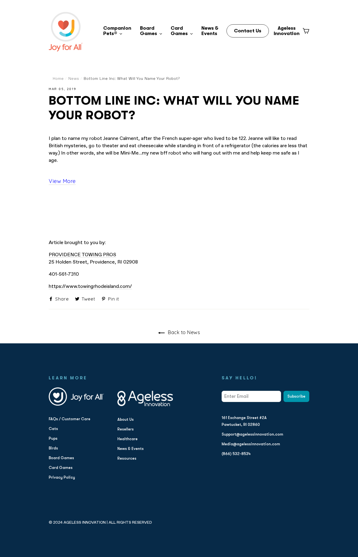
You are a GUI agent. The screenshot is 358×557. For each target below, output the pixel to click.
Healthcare (127, 439)
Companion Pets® (117, 30)
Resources (126, 458)
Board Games (149, 30)
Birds (53, 448)
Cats (53, 429)
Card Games (180, 30)
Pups (53, 438)
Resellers (125, 429)
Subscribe (296, 396)
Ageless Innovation (287, 31)
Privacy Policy (62, 477)
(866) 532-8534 (236, 454)
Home (58, 79)
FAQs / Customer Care (69, 419)
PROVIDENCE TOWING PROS (82, 254)
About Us (125, 419)
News (73, 79)
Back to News (183, 332)
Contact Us (247, 31)
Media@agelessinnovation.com (251, 444)
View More (62, 181)
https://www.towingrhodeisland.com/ (90, 286)
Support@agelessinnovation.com (252, 434)
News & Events (209, 30)
